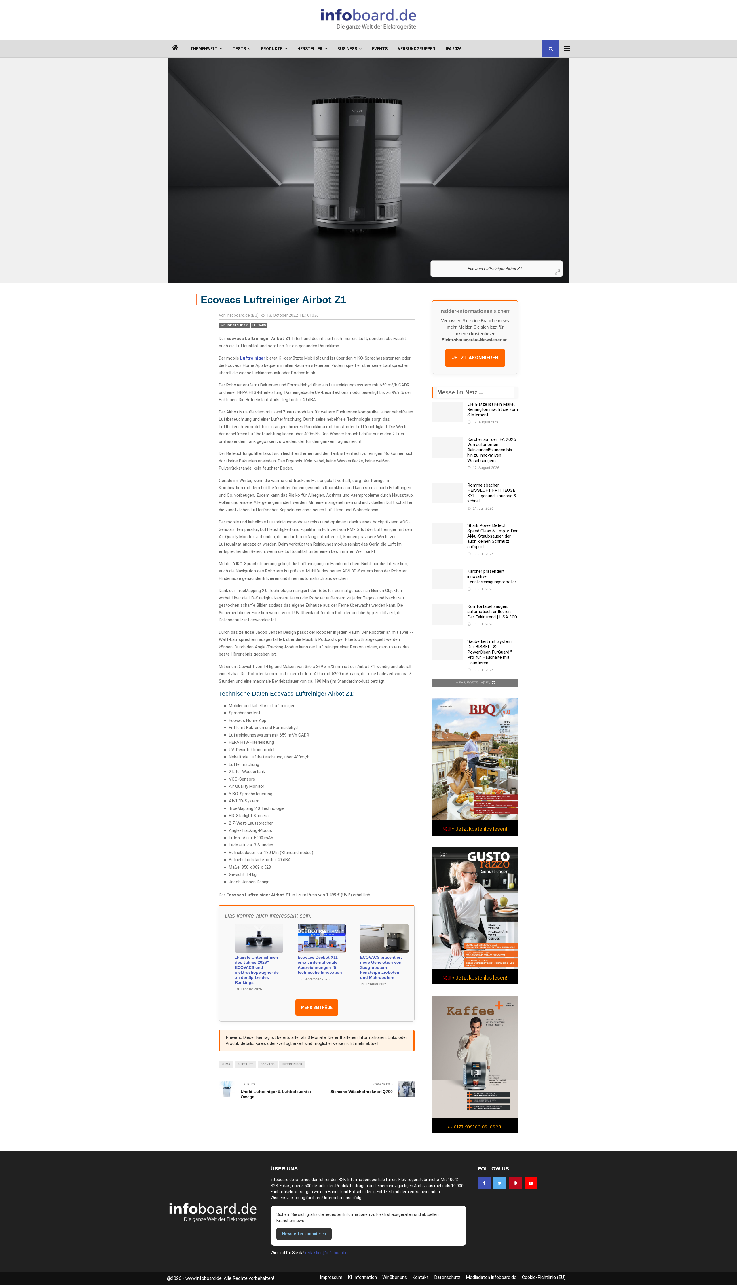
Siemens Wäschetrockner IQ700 (361, 1091)
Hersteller (309, 48)
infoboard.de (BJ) (243, 315)
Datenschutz (447, 1277)
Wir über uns (394, 1277)
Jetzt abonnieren (475, 357)
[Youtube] (531, 1183)
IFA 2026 (453, 48)
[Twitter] (499, 1183)
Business (347, 48)
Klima (226, 1064)
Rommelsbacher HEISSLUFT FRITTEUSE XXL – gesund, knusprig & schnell (491, 493)
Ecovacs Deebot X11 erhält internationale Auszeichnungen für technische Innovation (320, 965)
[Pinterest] (515, 1183)
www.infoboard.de (203, 1278)
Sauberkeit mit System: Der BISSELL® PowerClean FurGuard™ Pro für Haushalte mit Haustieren (489, 652)
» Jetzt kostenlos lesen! (479, 829)
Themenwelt (204, 48)
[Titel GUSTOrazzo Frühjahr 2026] (475, 967)
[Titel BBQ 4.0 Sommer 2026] (475, 819)
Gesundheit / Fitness (234, 325)
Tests (239, 48)
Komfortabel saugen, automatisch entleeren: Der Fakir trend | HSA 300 (492, 612)
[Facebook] (484, 1183)
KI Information (362, 1277)
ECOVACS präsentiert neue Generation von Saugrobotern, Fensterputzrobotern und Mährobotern (381, 967)
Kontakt (420, 1277)
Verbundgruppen (416, 48)
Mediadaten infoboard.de (491, 1277)
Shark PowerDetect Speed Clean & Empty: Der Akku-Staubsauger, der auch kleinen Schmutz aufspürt (492, 536)
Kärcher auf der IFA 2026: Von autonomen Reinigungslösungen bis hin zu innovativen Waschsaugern (492, 450)
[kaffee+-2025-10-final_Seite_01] (475, 1116)
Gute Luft (245, 1064)
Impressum (331, 1277)
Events (380, 48)
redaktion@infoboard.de (327, 1252)
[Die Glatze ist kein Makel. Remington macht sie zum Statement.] (447, 412)
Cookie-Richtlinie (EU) (543, 1277)
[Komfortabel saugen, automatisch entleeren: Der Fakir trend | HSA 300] (447, 614)
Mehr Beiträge (317, 1007)
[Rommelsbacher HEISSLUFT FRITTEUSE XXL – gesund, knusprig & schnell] (447, 493)
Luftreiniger (252, 358)
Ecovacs (268, 1064)
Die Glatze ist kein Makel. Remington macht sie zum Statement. (492, 409)
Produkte (271, 48)
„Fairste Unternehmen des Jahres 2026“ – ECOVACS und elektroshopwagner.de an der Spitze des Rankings (257, 970)
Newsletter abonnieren (304, 1233)
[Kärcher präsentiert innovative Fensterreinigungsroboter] (447, 579)
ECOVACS (259, 325)
